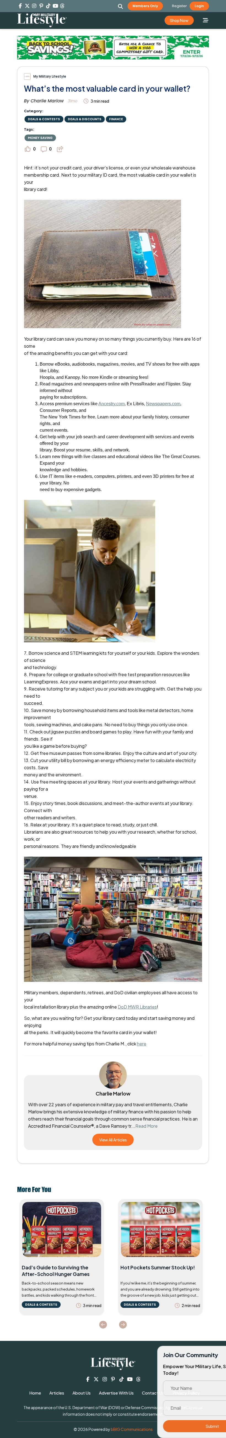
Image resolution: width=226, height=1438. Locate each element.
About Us (81, 1392)
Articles (56, 1392)
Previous (103, 1325)
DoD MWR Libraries (137, 1007)
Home (35, 1392)
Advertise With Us (116, 1392)
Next (123, 1325)
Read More (146, 1126)
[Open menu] (205, 20)
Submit (170, 1426)
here (141, 1044)
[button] (120, 6)
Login (199, 6)
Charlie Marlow (47, 101)
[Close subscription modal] (217, 1356)
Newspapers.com (163, 403)
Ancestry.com (111, 403)
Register (179, 6)
